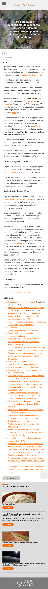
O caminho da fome (15, 328)
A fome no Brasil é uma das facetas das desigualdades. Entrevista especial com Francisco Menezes (24, 341)
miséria (6, 104)
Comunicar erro (11, 478)
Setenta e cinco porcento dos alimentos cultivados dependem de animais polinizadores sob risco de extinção (26, 432)
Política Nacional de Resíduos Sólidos (20, 199)
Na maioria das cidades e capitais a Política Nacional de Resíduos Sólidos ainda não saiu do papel (26, 461)
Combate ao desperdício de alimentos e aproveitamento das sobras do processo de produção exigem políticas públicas (25, 395)
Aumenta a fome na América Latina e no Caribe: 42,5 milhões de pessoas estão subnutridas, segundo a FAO (24, 316)
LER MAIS (8, 507)
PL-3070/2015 (25, 293)
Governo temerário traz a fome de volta (23, 330)
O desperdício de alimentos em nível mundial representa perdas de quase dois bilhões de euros (26, 469)
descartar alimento (19, 172)
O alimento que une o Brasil (19, 421)
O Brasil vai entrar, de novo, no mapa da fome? (26, 347)
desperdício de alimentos (32, 75)
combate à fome (30, 101)
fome (14, 113)
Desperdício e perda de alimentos (21, 302)
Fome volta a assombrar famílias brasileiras (25, 367)
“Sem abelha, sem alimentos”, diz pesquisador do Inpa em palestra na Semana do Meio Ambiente (26, 404)
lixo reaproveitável (20, 243)
